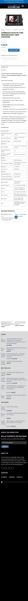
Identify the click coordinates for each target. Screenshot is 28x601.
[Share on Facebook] (5, 58)
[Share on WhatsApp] (2, 58)
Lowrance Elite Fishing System (11, 55)
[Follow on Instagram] (5, 468)
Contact (19, 597)
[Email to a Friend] (10, 58)
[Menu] (2, 6)
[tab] (14, 67)
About (8, 597)
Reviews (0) (4, 70)
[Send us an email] (10, 468)
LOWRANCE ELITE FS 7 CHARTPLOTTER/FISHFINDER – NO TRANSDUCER (8, 324)
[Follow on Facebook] (2, 468)
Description (4, 67)
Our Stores (13, 597)
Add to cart (14, 50)
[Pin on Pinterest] (13, 58)
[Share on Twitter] (7, 58)
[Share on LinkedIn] (15, 58)
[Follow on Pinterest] (13, 468)
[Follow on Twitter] (7, 468)
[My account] (22, 6)
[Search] (5, 6)
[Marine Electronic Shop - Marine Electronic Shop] (13, 6)
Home (2, 29)
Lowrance (8, 29)
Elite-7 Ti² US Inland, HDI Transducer (20, 323)
